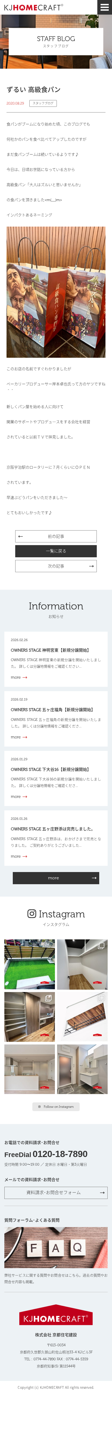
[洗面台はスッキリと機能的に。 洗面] (82, 1069)
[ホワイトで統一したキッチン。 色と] (29, 1069)
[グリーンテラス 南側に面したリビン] (29, 964)
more (53, 877)
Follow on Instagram (59, 1107)
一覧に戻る (56, 551)
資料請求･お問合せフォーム (53, 1192)
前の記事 (56, 536)
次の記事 (56, 566)
